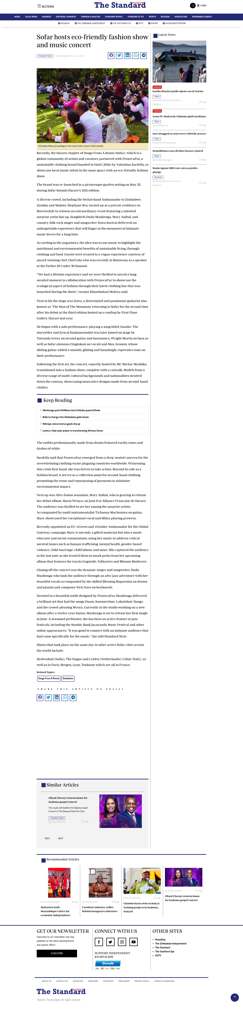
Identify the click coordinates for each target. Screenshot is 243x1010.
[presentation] (47, 840)
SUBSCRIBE (57, 953)
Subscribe (93, 981)
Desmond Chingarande (165, 143)
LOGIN (202, 5)
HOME (17, 17)
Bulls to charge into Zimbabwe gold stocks (66, 417)
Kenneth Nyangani (163, 160)
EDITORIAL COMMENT (66, 17)
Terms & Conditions (164, 981)
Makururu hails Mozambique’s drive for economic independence (55, 911)
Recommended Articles (62, 859)
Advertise (78, 981)
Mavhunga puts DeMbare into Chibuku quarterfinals (71, 410)
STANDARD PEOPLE (114, 17)
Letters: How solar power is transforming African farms (73, 431)
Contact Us (62, 981)
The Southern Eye (122, 24)
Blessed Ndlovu (162, 181)
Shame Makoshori (163, 100)
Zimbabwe (67, 678)
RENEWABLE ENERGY (202, 17)
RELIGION (165, 17)
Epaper (154, 24)
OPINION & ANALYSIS (90, 17)
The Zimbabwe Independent (91, 24)
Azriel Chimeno (58, 822)
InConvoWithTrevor (175, 24)
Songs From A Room (48, 678)
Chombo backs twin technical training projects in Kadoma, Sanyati (141, 907)
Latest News (167, 34)
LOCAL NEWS (31, 17)
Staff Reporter (161, 126)
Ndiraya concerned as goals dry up (61, 424)
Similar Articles (62, 785)
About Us (46, 981)
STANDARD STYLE (136, 17)
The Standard (162, 947)
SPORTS (152, 17)
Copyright (108, 981)
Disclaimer (124, 981)
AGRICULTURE (181, 17)
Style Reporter (64, 56)
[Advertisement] (92, 745)
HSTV (141, 24)
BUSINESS (46, 17)
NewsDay (65, 24)
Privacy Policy (142, 981)
